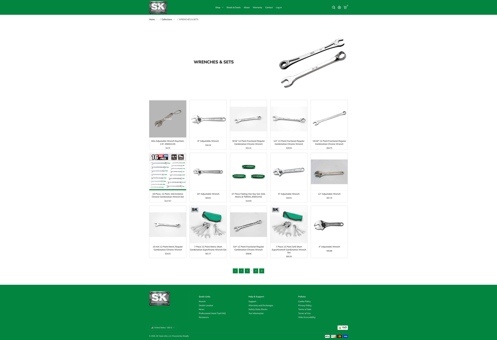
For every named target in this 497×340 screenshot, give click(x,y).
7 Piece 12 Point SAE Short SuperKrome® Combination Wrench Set (289, 249)
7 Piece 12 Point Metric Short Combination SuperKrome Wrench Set (208, 248)
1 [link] (235, 271)
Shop (217, 7)
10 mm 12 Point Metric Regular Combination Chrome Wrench (168, 248)
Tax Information (256, 313)
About (247, 7)
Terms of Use (304, 313)
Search (202, 301)
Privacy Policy (305, 305)
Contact (269, 7)
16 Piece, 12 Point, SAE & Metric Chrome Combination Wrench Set (168, 195)
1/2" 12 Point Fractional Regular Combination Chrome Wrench (288, 142)
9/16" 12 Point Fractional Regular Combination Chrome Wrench (248, 142)
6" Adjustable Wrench (288, 194)
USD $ (163, 327)
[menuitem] (223, 301)
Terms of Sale (304, 309)
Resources (204, 317)
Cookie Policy (304, 301)
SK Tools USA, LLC (164, 336)
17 (256, 271)
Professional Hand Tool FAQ (212, 313)
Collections (167, 19)
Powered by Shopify (180, 336)
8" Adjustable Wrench (208, 141)
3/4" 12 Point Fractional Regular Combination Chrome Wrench (248, 248)
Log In (279, 7)
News (201, 309)
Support (252, 301)
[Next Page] (261, 270)
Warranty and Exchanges (260, 305)
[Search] (334, 7)
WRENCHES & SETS (188, 19)
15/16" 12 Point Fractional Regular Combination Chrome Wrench (329, 142)
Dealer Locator (206, 305)
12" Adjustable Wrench (329, 194)
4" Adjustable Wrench (329, 246)
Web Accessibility (307, 317)
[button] (334, 7)
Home (152, 19)
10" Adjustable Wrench (208, 194)
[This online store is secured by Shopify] (343, 327)
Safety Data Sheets (257, 309)
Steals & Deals (233, 7)
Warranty (257, 7)
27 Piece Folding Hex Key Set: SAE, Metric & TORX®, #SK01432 (248, 195)
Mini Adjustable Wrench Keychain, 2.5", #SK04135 (167, 142)
